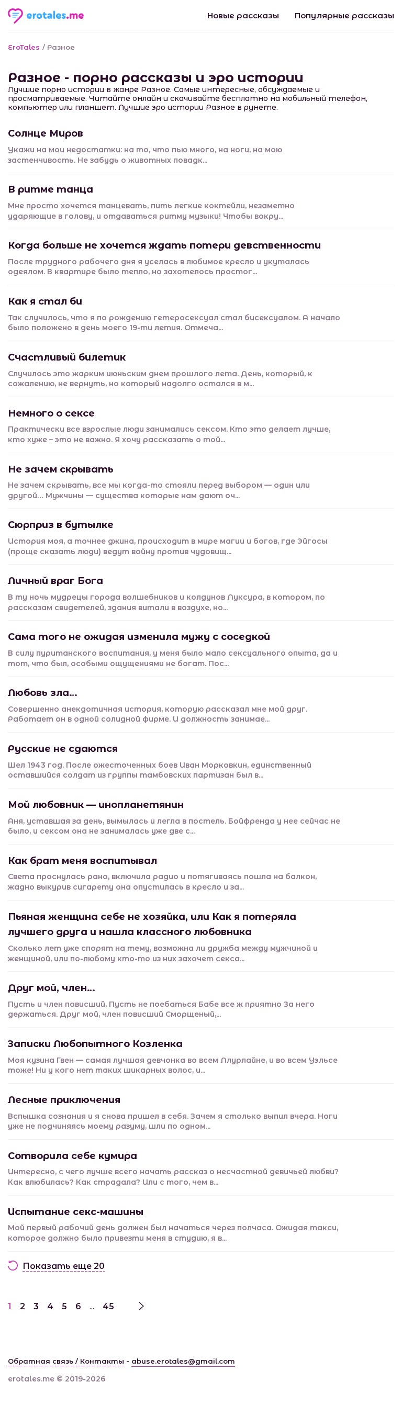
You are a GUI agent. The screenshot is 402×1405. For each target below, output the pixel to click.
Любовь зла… (42, 693)
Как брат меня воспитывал (82, 861)
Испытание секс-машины (75, 1212)
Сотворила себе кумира (72, 1156)
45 (108, 1306)
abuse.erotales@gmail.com (183, 1361)
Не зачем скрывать (61, 469)
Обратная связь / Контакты (66, 1361)
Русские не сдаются (63, 749)
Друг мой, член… (51, 988)
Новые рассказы (243, 15)
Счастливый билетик (67, 357)
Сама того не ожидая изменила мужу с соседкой (139, 637)
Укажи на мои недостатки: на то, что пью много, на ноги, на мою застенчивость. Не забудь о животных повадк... (145, 155)
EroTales (24, 47)
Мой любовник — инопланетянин (96, 805)
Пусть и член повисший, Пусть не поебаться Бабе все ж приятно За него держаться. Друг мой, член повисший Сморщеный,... (161, 1009)
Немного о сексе (51, 413)
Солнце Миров (45, 133)
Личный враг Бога (55, 581)
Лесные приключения (64, 1100)
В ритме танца (50, 189)
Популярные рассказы (344, 15)
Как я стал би (45, 301)
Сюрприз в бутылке (61, 525)
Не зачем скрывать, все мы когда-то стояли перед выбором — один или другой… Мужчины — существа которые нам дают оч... (159, 490)
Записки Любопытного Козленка (95, 1044)
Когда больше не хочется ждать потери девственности (164, 245)
